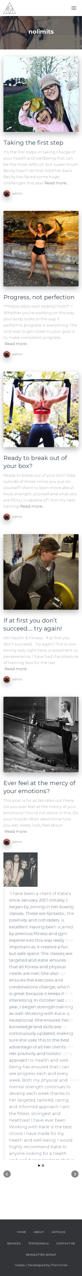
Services (13, 1243)
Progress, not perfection (38, 297)
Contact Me (65, 1243)
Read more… (56, 183)
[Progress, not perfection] (41, 248)
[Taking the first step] (41, 94)
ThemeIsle (59, 1265)
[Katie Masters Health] (11, 8)
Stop (43, 1088)
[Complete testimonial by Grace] (40, 869)
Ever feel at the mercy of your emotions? (39, 787)
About (39, 1232)
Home (21, 1232)
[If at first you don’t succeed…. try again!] (41, 572)
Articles (58, 1232)
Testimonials (38, 1243)
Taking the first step (33, 142)
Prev (7, 1096)
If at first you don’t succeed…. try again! (32, 624)
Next (75, 1096)
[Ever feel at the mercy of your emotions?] (41, 734)
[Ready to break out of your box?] (41, 409)
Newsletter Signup (41, 1254)
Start (39, 1088)
